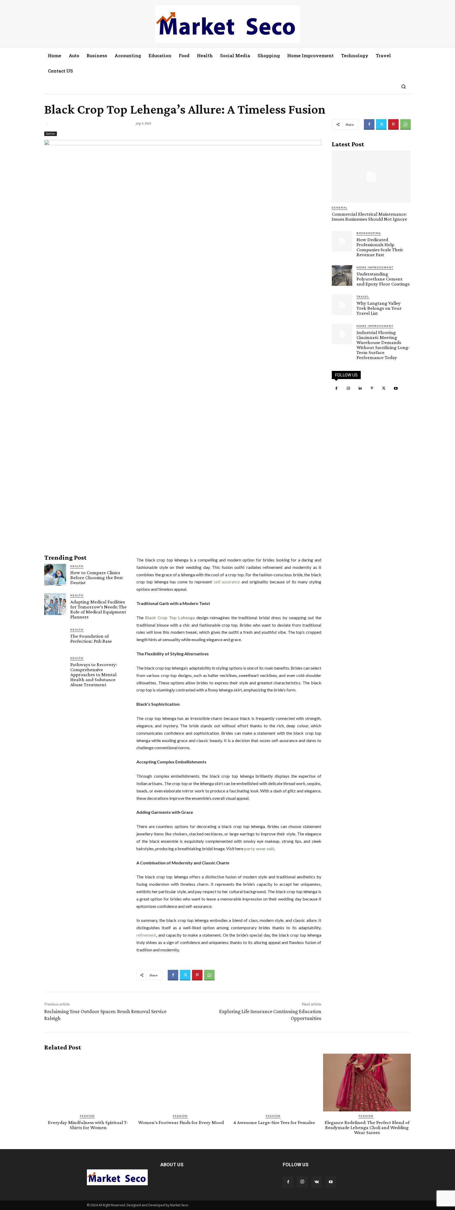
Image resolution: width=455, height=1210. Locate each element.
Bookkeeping (369, 233)
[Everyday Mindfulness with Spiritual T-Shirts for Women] (88, 1083)
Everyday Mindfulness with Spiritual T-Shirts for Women (88, 1125)
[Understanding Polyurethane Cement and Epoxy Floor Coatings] (342, 275)
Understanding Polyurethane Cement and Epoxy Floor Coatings (383, 279)
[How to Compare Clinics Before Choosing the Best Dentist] (55, 575)
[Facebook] (369, 124)
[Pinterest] (393, 124)
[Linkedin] (360, 388)
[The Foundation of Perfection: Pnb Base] (55, 638)
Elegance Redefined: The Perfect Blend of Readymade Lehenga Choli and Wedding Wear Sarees (367, 1127)
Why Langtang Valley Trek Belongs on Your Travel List (379, 308)
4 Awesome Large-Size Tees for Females (274, 1122)
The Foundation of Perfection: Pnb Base (91, 638)
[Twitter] (381, 124)
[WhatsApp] (405, 124)
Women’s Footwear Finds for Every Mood (181, 1122)
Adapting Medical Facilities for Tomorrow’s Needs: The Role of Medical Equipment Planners (98, 609)
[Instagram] (348, 388)
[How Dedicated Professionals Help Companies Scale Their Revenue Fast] (342, 241)
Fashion (50, 133)
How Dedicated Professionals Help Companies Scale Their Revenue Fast (380, 247)
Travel (363, 296)
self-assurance (227, 581)
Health (76, 566)
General (340, 207)
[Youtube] (395, 388)
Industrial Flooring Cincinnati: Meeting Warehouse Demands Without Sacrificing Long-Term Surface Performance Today (383, 345)
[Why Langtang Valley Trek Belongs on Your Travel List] (342, 304)
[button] (403, 86)
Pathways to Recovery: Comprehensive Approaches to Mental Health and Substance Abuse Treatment (93, 674)
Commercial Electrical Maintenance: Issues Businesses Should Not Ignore (369, 216)
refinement (146, 934)
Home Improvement (375, 267)
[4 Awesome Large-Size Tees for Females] (274, 1083)
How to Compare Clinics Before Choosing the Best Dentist (96, 577)
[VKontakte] (316, 1182)
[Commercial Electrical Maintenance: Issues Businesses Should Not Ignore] (371, 177)
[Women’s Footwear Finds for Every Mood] (181, 1083)
